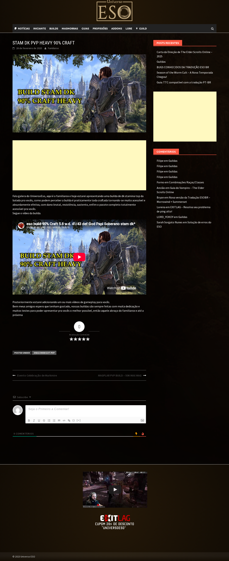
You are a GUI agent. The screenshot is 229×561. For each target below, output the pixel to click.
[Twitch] (154, 28)
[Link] (69, 420)
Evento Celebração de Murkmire (37, 375)
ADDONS (116, 28)
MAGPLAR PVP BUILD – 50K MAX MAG (120, 375)
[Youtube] (157, 28)
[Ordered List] (49, 420)
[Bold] (28, 420)
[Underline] (39, 420)
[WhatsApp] (150, 28)
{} (73, 420)
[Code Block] (64, 420)
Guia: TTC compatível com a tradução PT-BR (184, 82)
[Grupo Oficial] (161, 28)
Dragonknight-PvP (44, 352)
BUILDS (53, 28)
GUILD (143, 28)
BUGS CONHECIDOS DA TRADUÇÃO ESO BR (183, 67)
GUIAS (85, 28)
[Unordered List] (54, 420)
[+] (79, 420)
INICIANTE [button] (39, 28)
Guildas (161, 61)
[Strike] (44, 420)
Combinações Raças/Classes (186, 182)
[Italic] (33, 420)
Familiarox (53, 48)
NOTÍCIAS (24, 28)
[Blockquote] (59, 420)
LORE (129, 28)
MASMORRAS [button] (70, 28)
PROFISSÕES (100, 28)
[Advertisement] (79, 165)
